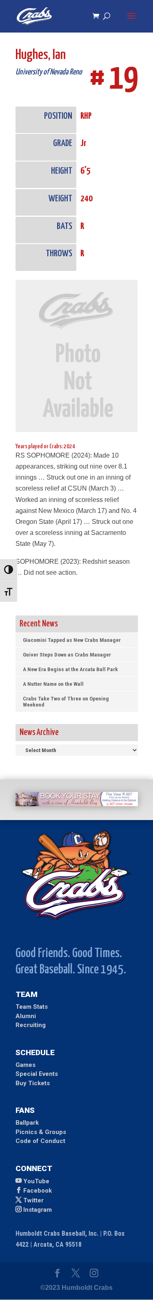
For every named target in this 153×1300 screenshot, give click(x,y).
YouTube (36, 1181)
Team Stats (32, 1006)
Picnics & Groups (41, 1132)
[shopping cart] (98, 16)
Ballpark (27, 1122)
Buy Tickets (33, 1083)
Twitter (33, 1200)
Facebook (37, 1190)
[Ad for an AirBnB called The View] (77, 804)
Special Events (37, 1074)
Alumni (26, 1016)
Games (25, 1065)
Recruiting (31, 1025)
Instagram (37, 1209)
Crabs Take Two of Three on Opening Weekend (66, 701)
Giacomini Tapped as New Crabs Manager (72, 640)
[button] (131, 21)
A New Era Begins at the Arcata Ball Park (70, 669)
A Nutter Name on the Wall (53, 684)
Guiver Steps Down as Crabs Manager (67, 654)
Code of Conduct (40, 1141)
